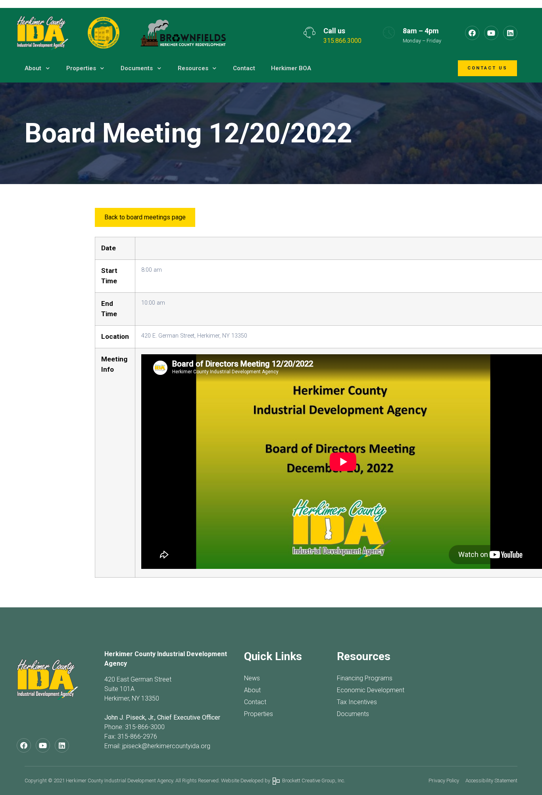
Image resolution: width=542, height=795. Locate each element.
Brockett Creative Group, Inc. (312, 780)
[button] (487, 68)
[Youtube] (491, 33)
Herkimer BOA (291, 68)
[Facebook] (472, 33)
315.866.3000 (342, 40)
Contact (244, 68)
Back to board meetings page (145, 217)
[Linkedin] (510, 33)
